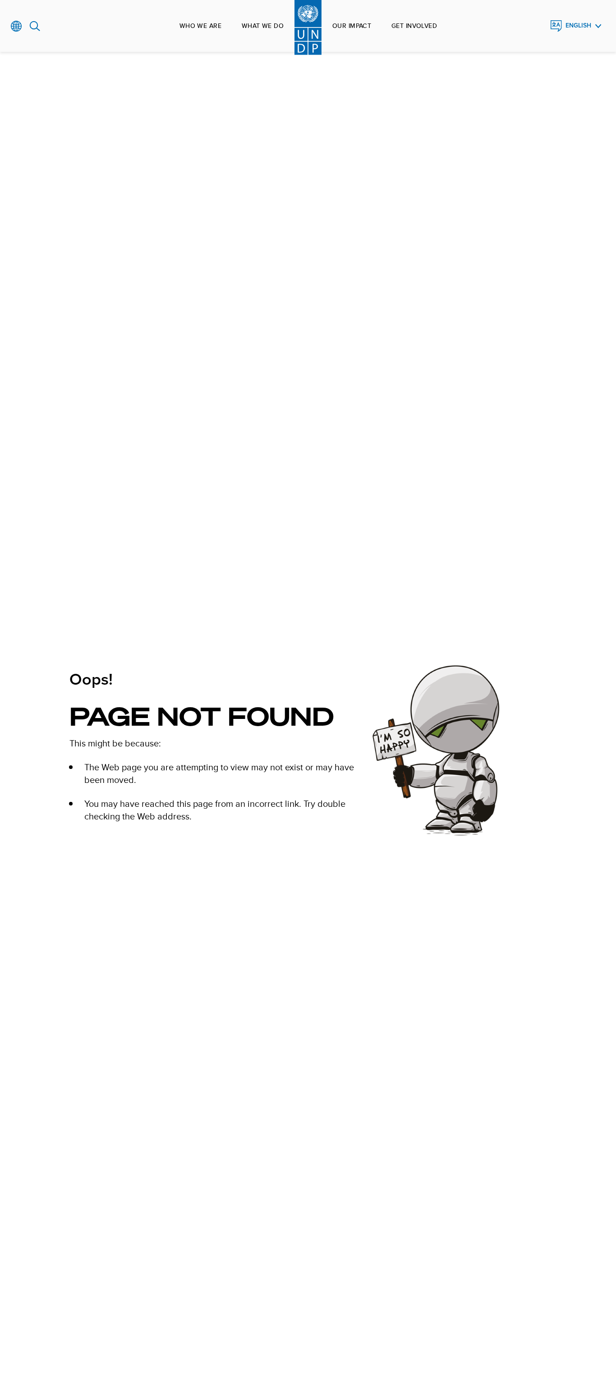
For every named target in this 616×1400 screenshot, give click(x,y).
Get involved (414, 25)
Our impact (351, 25)
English (578, 25)
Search (35, 26)
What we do (263, 25)
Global (16, 26)
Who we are (200, 25)
